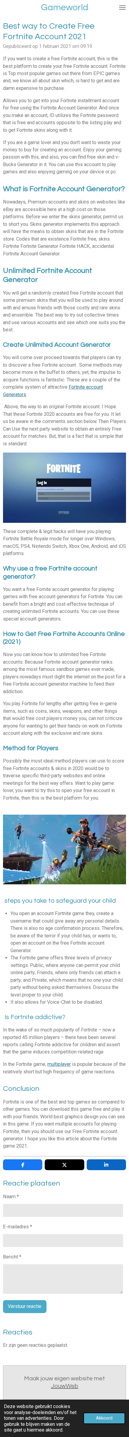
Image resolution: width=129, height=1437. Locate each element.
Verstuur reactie (24, 1306)
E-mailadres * (17, 1227)
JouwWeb (64, 1386)
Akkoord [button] (104, 1418)
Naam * (11, 1196)
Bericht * (12, 1257)
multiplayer (59, 1064)
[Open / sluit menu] (122, 7)
